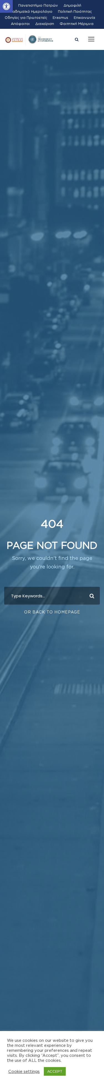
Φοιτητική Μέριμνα (76, 24)
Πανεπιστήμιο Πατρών (38, 5)
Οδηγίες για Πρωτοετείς (26, 17)
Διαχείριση (44, 24)
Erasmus (60, 17)
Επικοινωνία (84, 17)
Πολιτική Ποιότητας (75, 11)
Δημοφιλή (72, 5)
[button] (6, 6)
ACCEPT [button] (54, 1071)
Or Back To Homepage (52, 612)
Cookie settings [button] (24, 1071)
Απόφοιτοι (20, 24)
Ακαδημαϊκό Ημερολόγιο (30, 11)
